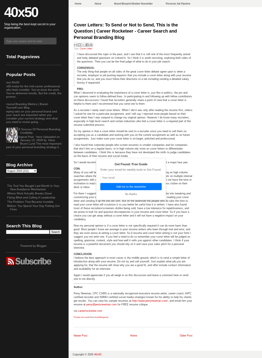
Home (78, 3)
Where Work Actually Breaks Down (29, 193)
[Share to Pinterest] (91, 45)
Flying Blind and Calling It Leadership (31, 197)
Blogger (41, 245)
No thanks (131, 194)
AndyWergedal (101, 317)
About (98, 3)
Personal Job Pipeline (178, 3)
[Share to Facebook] (87, 45)
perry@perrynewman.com (101, 304)
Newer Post (80, 335)
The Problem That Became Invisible (30, 201)
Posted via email (81, 317)
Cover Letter (86, 48)
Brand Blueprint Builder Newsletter (133, 3)
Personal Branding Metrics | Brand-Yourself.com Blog (26, 105)
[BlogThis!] (79, 45)
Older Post (186, 335)
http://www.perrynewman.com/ (150, 300)
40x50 (21, 12)
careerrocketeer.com (90, 310)
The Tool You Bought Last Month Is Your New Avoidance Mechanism (33, 187)
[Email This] (75, 45)
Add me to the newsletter (131, 186)
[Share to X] (83, 45)
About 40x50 (11, 82)
